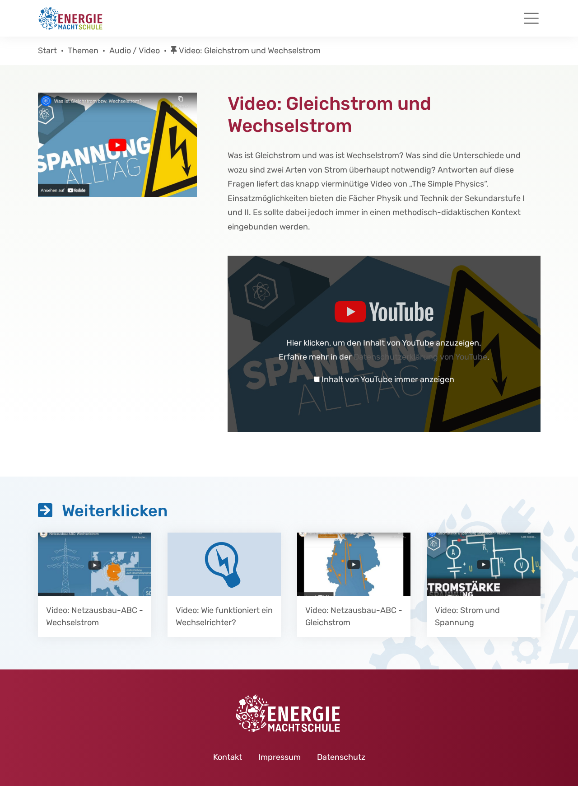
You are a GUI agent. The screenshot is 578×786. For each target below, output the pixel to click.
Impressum (279, 757)
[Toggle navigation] (531, 18)
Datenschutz (341, 757)
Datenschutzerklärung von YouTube (420, 357)
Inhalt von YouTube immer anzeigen (388, 379)
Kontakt (227, 757)
